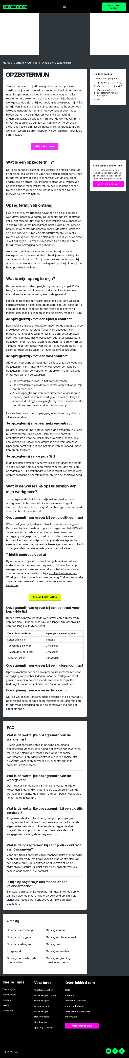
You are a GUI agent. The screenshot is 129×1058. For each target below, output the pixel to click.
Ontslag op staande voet (61, 937)
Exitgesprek (14, 951)
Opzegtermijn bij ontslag (109, 82)
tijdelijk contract (21, 325)
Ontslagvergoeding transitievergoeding (58, 960)
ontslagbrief (48, 237)
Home (6, 62)
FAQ (99, 99)
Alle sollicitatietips (45, 597)
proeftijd (18, 463)
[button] (64, 7)
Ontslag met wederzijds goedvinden (21, 960)
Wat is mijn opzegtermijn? (109, 86)
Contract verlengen (19, 944)
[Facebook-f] (122, 1051)
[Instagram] (108, 1051)
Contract (32, 62)
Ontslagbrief (53, 944)
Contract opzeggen (19, 937)
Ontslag (46, 62)
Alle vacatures (44, 146)
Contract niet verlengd (20, 930)
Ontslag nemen (55, 930)
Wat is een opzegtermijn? (108, 78)
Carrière (19, 62)
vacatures (12, 585)
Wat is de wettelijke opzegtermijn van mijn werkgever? (108, 93)
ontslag (63, 169)
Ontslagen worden (57, 951)
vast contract (27, 362)
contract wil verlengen (63, 573)
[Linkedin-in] (115, 1051)
